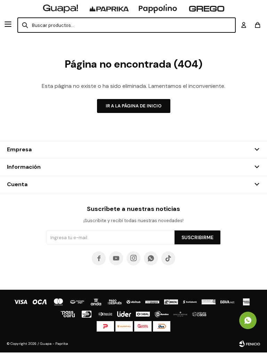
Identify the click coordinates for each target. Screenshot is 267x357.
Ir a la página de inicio (134, 106)
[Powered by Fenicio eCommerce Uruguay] (249, 344)
